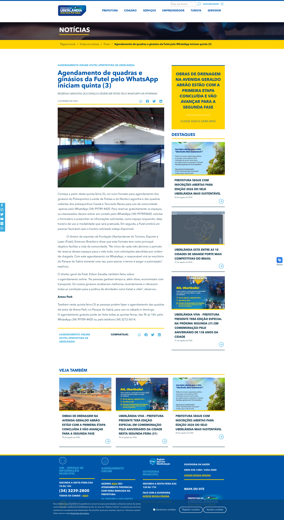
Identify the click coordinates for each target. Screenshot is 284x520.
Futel (94, 65)
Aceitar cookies (215, 510)
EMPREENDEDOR (173, 10)
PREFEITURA (110, 10)
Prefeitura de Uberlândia (117, 65)
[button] (141, 101)
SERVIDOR (214, 10)
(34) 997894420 (141, 214)
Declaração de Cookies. (79, 513)
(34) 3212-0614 (125, 319)
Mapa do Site (194, 489)
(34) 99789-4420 (99, 209)
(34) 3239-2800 (74, 491)
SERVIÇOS (149, 10)
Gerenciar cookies (165, 510)
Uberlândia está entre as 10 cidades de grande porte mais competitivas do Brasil (198, 254)
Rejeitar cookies (191, 510)
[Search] (199, 4)
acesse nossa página (156, 496)
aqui (85, 496)
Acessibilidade (211, 4)
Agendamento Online (74, 65)
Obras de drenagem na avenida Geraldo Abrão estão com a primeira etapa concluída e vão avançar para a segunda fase (198, 91)
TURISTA (196, 10)
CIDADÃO (130, 10)
